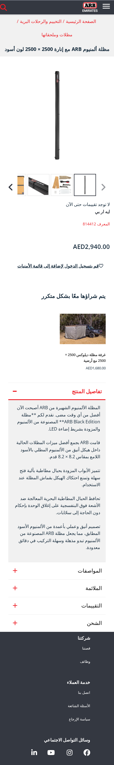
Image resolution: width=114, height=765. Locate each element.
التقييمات (91, 605)
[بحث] (3, 7)
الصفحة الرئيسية (81, 21)
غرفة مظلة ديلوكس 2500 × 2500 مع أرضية (85, 357)
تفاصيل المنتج (87, 391)
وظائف (85, 662)
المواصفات (90, 570)
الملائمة (94, 588)
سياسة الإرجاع (79, 719)
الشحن (94, 623)
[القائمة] (106, 7)
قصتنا (86, 648)
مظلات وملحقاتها (57, 35)
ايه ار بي (102, 211)
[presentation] (57, 481)
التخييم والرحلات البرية (40, 21)
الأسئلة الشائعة (79, 706)
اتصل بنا (84, 693)
